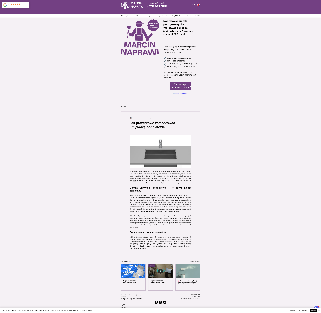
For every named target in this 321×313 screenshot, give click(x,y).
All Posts (123, 106)
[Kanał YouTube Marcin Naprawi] (164, 302)
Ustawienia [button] (292, 310)
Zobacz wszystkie (195, 261)
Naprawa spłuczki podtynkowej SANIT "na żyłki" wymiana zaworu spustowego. (131, 282)
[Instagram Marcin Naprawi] (160, 302)
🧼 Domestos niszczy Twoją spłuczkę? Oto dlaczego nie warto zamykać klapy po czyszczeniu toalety (187, 282)
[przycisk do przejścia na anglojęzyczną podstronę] (198, 5)
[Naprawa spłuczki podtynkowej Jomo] (160, 271)
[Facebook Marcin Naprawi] (156, 302)
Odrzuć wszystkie (302, 310)
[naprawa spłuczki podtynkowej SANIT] (133, 271)
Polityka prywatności (87, 310)
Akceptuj (313, 310)
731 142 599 (196, 296)
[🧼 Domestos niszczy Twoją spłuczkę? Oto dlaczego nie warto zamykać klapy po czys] (188, 271)
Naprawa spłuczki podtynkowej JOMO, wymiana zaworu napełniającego (157, 282)
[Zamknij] (319, 310)
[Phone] (147, 6)
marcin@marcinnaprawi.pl (192, 298)
